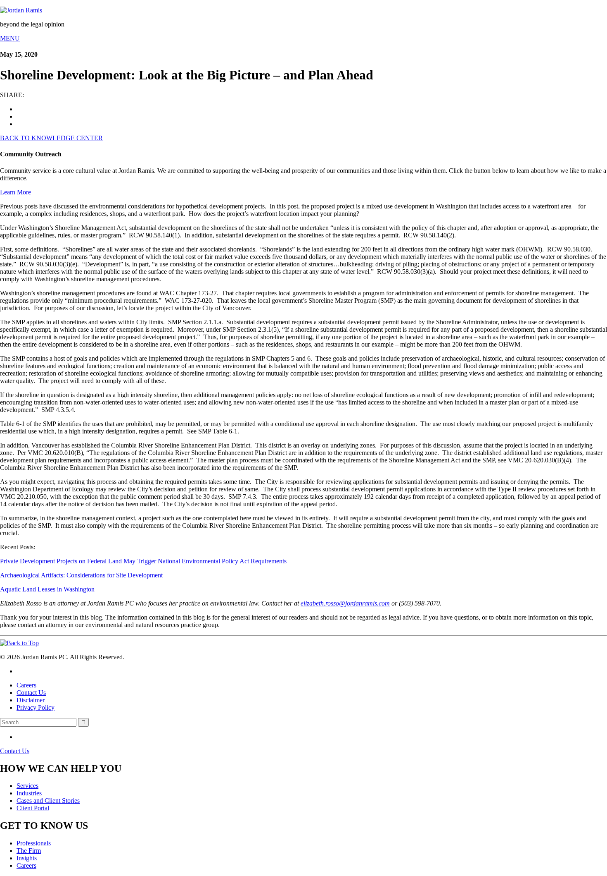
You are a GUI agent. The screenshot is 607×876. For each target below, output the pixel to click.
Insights (27, 858)
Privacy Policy (36, 707)
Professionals (34, 843)
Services (27, 785)
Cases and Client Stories (48, 800)
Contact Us (31, 692)
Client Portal (33, 807)
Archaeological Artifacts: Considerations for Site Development (81, 575)
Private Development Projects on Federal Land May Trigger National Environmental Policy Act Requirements (143, 561)
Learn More (15, 192)
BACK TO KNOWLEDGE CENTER (51, 137)
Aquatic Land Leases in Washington (47, 589)
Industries (29, 793)
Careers (26, 685)
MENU (10, 38)
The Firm (29, 850)
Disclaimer (31, 700)
